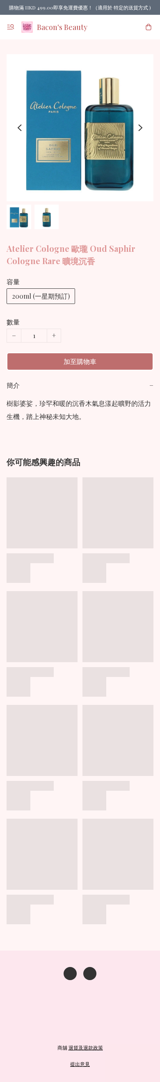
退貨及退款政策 (86, 1047)
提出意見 (80, 1064)
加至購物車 (80, 361)
